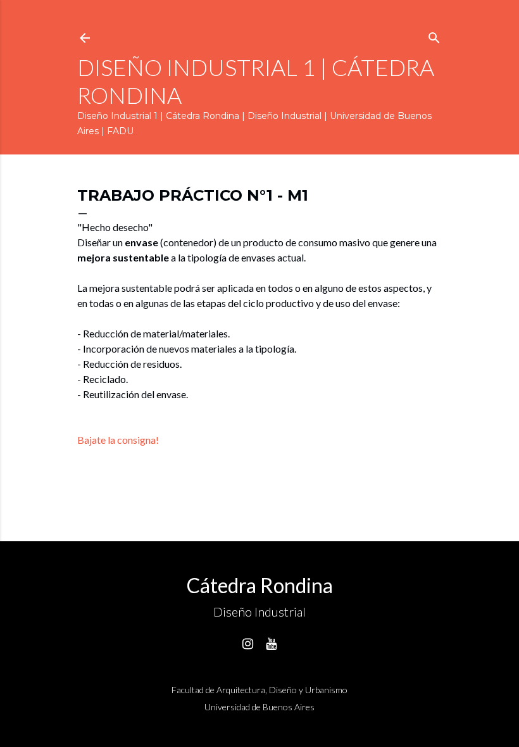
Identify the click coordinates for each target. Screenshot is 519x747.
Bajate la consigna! (118, 440)
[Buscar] (434, 35)
